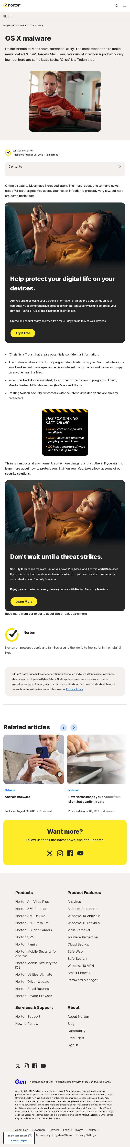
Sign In (73, 1045)
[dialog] (19, 1138)
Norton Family (26, 944)
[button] (65, 166)
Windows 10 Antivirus (84, 916)
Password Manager (83, 980)
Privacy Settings (86, 1135)
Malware (10, 790)
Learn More (24, 601)
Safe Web (75, 951)
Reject (23, 1140)
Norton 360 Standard (31, 909)
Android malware (17, 797)
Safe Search (77, 959)
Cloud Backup (78, 944)
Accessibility (43, 1135)
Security (91, 1130)
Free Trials (76, 1038)
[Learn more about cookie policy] (30, 1136)
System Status (63, 1135)
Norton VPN (24, 937)
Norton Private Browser (33, 996)
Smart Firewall (79, 973)
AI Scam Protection (82, 909)
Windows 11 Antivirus (84, 923)
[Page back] (63, 727)
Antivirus (74, 902)
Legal (66, 1130)
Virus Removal (79, 930)
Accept (14, 1140)
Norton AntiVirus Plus (32, 902)
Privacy (78, 1130)
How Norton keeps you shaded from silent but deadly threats (94, 799)
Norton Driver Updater (33, 982)
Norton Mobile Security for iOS (36, 965)
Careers (54, 1130)
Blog (6, 16)
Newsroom (39, 1130)
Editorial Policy (74, 689)
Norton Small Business (32, 989)
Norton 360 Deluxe (30, 916)
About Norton (78, 1016)
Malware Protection (83, 937)
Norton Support (27, 1016)
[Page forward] (74, 727)
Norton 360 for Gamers (33, 930)
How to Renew (26, 1024)
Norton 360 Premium (31, 923)
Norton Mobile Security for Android (36, 953)
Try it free (23, 333)
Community (76, 1031)
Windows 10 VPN (81, 966)
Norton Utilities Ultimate (33, 974)
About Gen (21, 1130)
